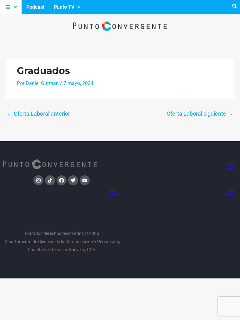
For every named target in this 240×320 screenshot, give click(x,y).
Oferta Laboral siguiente (200, 113)
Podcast (35, 7)
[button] (11, 7)
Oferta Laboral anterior (38, 113)
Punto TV (64, 7)
